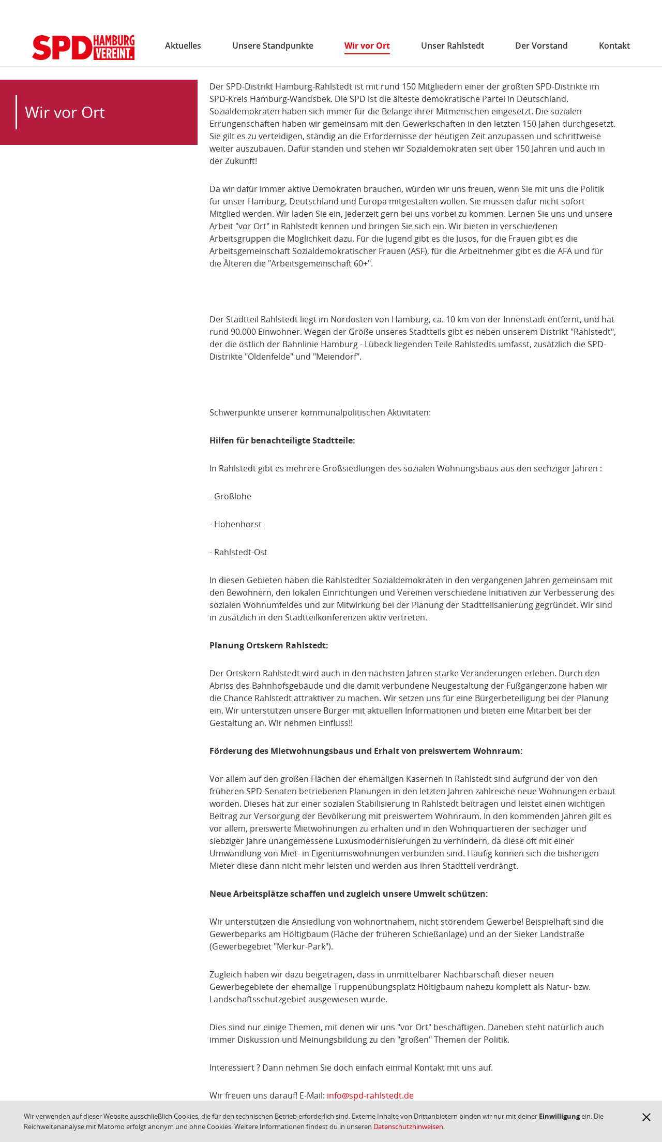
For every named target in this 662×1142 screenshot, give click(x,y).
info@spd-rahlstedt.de (369, 1095)
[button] (646, 1117)
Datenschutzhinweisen (408, 1126)
